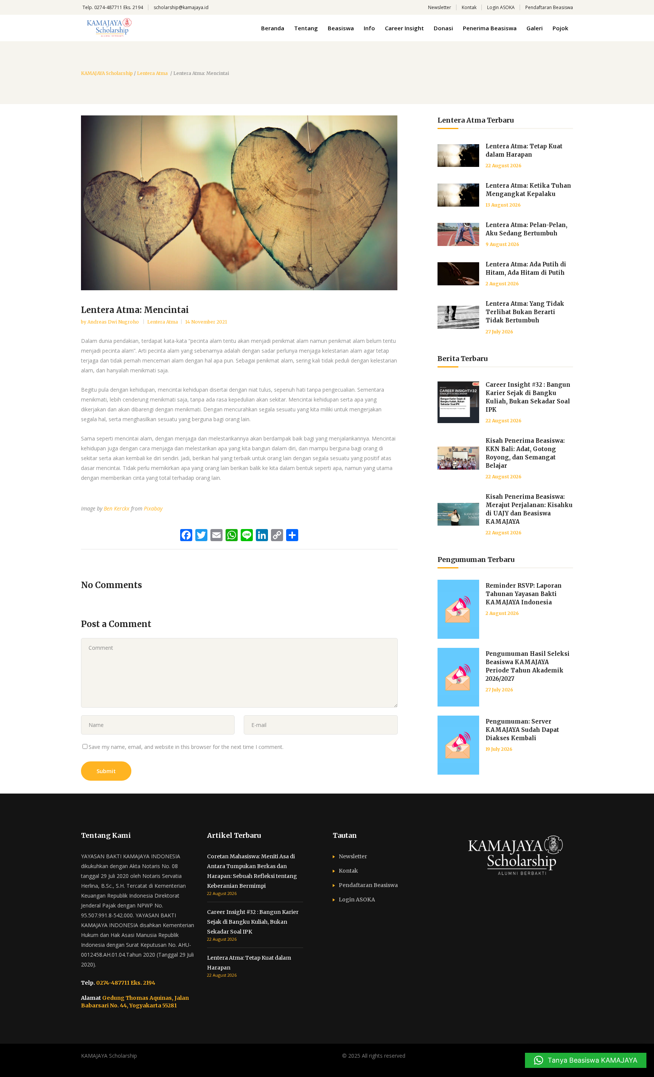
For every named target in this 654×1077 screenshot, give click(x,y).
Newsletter (439, 7)
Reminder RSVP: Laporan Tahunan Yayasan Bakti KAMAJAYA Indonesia (524, 594)
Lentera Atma (152, 73)
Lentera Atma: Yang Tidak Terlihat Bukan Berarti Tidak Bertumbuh (525, 312)
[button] (585, 1060)
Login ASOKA (501, 7)
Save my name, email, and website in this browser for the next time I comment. (186, 746)
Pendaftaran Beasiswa (549, 7)
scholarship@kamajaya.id (181, 7)
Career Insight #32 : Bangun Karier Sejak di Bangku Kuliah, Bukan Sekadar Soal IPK (253, 922)
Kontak (469, 7)
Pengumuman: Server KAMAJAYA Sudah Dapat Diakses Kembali (522, 730)
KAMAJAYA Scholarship (107, 73)
